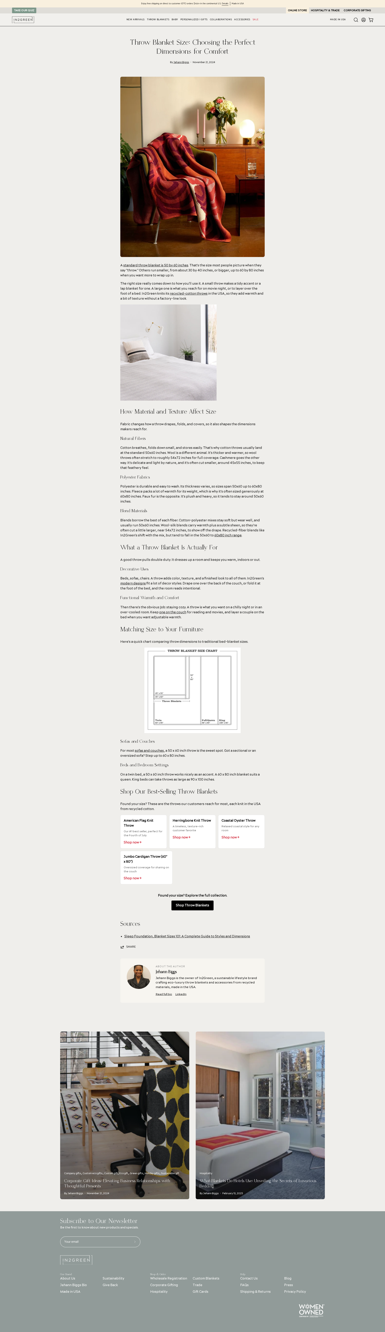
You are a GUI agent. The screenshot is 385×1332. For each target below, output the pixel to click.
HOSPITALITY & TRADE (325, 10)
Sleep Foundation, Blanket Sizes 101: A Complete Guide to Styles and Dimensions (187, 936)
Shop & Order (158, 1274)
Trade (197, 1285)
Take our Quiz (24, 10)
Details (225, 3)
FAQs (244, 1285)
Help (242, 1274)
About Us (67, 1278)
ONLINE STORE (297, 10)
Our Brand (66, 1274)
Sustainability (113, 1278)
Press (288, 1285)
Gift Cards (200, 1292)
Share (131, 947)
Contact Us (249, 1278)
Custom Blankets (206, 1278)
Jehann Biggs (181, 62)
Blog (288, 1278)
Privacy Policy (295, 1292)
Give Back (110, 1285)
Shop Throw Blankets (192, 905)
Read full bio (164, 994)
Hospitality (159, 1292)
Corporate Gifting (164, 1285)
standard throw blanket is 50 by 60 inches (155, 265)
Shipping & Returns (255, 1292)
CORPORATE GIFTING (357, 10)
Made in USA (70, 1292)
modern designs (133, 583)
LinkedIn (180, 994)
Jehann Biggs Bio (73, 1285)
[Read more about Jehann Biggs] (139, 977)
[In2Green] (23, 19)
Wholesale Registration (168, 1278)
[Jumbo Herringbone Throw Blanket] (168, 399)
